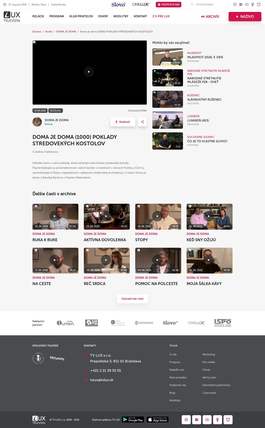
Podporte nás (171, 4)
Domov (36, 31)
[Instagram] (235, 4)
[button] (122, 121)
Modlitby (120, 16)
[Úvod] (12, 17)
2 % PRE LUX (161, 16)
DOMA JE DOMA (66, 31)
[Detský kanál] (258, 5)
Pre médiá (208, 362)
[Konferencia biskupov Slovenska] (38, 358)
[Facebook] (241, 5)
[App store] (157, 419)
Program (56, 16)
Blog (172, 392)
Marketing (208, 354)
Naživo (247, 16)
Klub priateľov (81, 16)
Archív (212, 16)
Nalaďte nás (176, 369)
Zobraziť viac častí (132, 298)
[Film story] (57, 358)
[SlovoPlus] (119, 4)
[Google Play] (133, 419)
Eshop (206, 369)
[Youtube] (246, 5)
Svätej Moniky (58, 4)
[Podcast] (252, 5)
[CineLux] (140, 4)
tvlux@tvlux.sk (101, 380)
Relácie (38, 16)
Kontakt (140, 16)
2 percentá (209, 392)
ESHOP (103, 16)
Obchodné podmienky (216, 385)
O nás (173, 354)
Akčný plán (209, 377)
